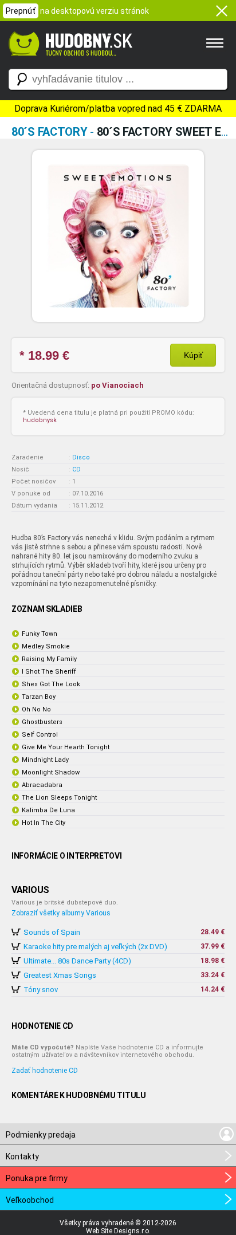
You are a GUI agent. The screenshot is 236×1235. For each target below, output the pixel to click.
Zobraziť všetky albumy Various (61, 913)
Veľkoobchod (30, 1200)
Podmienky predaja (41, 1134)
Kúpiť (193, 355)
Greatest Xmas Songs (59, 975)
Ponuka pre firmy (37, 1178)
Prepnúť (21, 10)
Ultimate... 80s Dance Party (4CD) (77, 961)
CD (76, 469)
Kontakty (22, 1156)
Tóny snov (40, 989)
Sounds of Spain (51, 932)
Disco (81, 457)
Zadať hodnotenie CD (44, 1071)
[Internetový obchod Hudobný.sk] (69, 62)
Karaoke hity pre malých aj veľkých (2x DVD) (95, 946)
